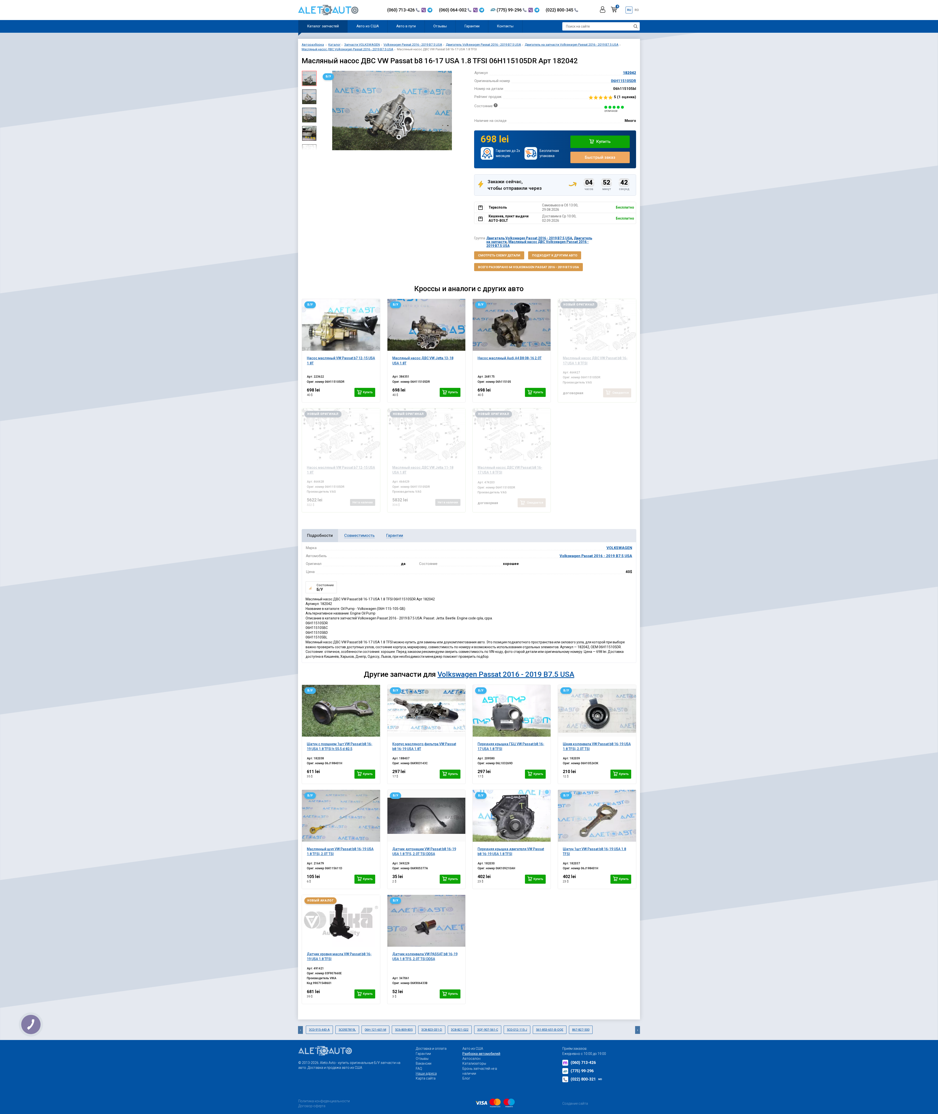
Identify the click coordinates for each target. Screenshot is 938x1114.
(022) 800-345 (560, 9)
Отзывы (440, 26)
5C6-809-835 (404, 1029)
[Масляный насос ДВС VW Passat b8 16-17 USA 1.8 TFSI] (597, 325)
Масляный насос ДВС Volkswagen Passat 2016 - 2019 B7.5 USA (537, 243)
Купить (603, 141)
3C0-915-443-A (319, 1029)
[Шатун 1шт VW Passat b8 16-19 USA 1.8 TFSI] (597, 816)
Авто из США (367, 26)
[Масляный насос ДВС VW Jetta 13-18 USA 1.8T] (426, 325)
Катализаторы (474, 1063)
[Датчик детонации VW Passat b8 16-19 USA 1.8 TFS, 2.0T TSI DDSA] (426, 816)
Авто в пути (406, 26)
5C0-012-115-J (517, 1029)
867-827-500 (580, 1029)
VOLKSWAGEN (619, 548)
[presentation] (324, 110)
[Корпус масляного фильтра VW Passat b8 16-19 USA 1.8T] (426, 711)
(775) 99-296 (510, 9)
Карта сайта (426, 1078)
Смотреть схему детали (499, 255)
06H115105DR (623, 81)
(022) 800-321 (586, 1079)
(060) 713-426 (401, 9)
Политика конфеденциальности (324, 1101)
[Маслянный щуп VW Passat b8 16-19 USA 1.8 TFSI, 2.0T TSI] (341, 816)
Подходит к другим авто (554, 255)
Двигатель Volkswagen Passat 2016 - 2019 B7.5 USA (529, 238)
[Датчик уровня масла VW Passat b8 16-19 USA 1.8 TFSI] (341, 921)
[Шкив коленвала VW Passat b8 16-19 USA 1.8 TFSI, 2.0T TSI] (597, 711)
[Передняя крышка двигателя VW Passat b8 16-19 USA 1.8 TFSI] (512, 816)
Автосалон (471, 1059)
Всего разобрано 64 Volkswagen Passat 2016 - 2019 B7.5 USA (528, 267)
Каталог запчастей (323, 26)
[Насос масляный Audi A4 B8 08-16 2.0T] (512, 325)
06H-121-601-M (375, 1029)
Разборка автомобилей (481, 1054)
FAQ (419, 1069)
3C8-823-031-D (431, 1029)
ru (629, 10)
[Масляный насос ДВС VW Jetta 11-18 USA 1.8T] (426, 434)
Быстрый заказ (600, 157)
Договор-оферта (311, 1106)
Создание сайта (575, 1103)
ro (637, 10)
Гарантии (472, 26)
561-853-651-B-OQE (549, 1029)
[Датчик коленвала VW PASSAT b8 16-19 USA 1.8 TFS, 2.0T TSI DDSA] (426, 921)
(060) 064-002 (453, 9)
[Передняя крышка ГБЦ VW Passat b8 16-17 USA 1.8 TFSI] (512, 711)
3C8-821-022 (460, 1029)
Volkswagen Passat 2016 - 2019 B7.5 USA (596, 556)
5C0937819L (347, 1029)
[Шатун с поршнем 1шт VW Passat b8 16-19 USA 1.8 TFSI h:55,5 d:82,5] (341, 711)
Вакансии (423, 1063)
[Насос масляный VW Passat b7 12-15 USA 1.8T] (341, 325)
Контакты (505, 26)
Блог (466, 1078)
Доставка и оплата (431, 1048)
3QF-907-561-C (487, 1029)
